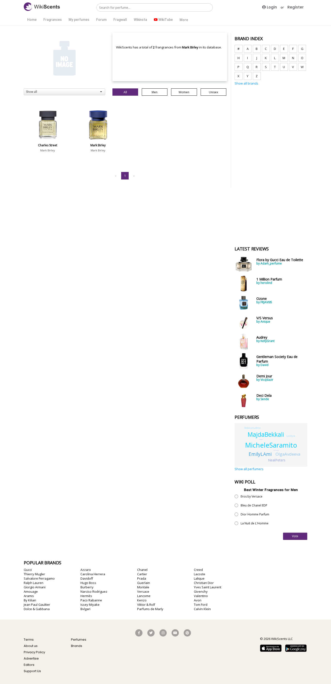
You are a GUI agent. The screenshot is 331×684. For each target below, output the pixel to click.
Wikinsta (140, 20)
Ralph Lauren (33, 583)
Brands (76, 646)
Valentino (201, 596)
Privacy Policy (34, 652)
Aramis (29, 596)
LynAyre (290, 435)
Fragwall (120, 20)
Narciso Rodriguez (93, 591)
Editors (29, 664)
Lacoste (199, 574)
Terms (29, 639)
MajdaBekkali (266, 434)
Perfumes (78, 639)
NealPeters (276, 460)
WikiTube (165, 20)
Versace (143, 591)
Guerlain (143, 583)
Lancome (143, 596)
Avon (197, 600)
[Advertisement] (271, 163)
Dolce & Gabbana (37, 609)
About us (31, 646)
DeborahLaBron (252, 427)
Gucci (28, 569)
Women (184, 92)
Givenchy (201, 591)
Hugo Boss (88, 583)
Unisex (213, 92)
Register (295, 7)
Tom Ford (200, 604)
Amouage (31, 591)
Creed (198, 569)
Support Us (32, 671)
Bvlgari (85, 609)
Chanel (142, 569)
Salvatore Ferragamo (39, 578)
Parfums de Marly (150, 609)
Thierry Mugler (34, 574)
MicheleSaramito (271, 445)
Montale (143, 587)
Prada (141, 578)
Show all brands (246, 83)
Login (271, 7)
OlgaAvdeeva (288, 454)
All (125, 92)
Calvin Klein (202, 609)
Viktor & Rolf (146, 604)
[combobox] (64, 91)
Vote (295, 536)
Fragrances (52, 20)
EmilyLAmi (260, 454)
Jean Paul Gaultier (37, 604)
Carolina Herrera (92, 574)
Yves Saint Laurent (207, 587)
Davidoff (86, 578)
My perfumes (79, 20)
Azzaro (85, 569)
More (184, 20)
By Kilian (30, 600)
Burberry (87, 587)
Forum (101, 20)
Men (155, 92)
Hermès (86, 596)
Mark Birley (47, 150)
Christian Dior (204, 583)
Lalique (199, 578)
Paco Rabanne (91, 600)
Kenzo (142, 600)
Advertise (31, 658)
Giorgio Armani (35, 587)
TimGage (261, 439)
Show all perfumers (249, 469)
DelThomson (276, 450)
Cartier (142, 574)
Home (32, 20)
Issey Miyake (90, 604)
